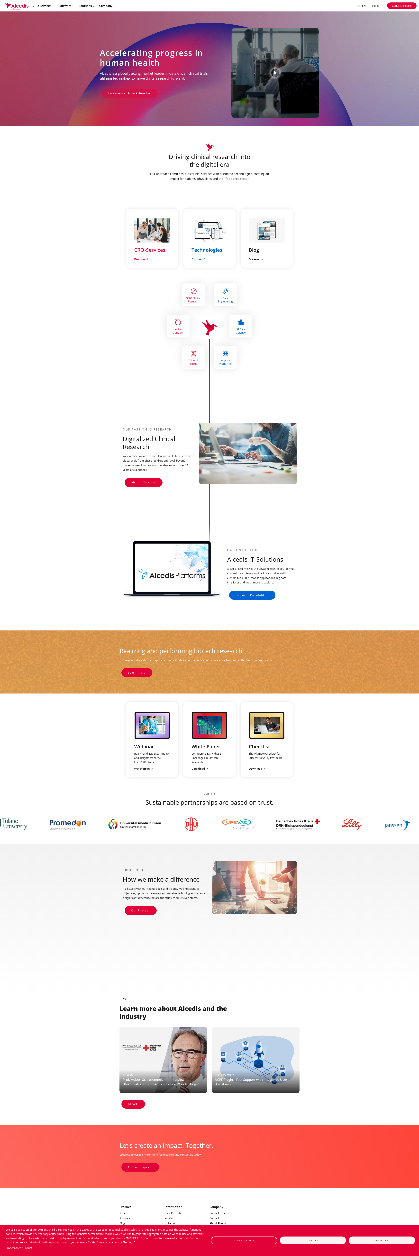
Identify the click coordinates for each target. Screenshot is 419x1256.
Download (198, 768)
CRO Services (42, 6)
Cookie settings (244, 1240)
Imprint (28, 1247)
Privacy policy (13, 1247)
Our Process (140, 910)
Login (375, 6)
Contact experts (402, 6)
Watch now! (142, 768)
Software (65, 6)
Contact (214, 1218)
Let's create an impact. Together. (129, 93)
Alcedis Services (143, 482)
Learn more (137, 672)
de (358, 6)
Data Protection (174, 1213)
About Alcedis (218, 1223)
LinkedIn (169, 1223)
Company (105, 6)
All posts (133, 1104)
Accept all (381, 1240)
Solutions (85, 6)
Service (123, 1213)
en (364, 6)
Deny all (313, 1240)
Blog (122, 1223)
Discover (139, 259)
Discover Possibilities (252, 595)
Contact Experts (140, 1167)
